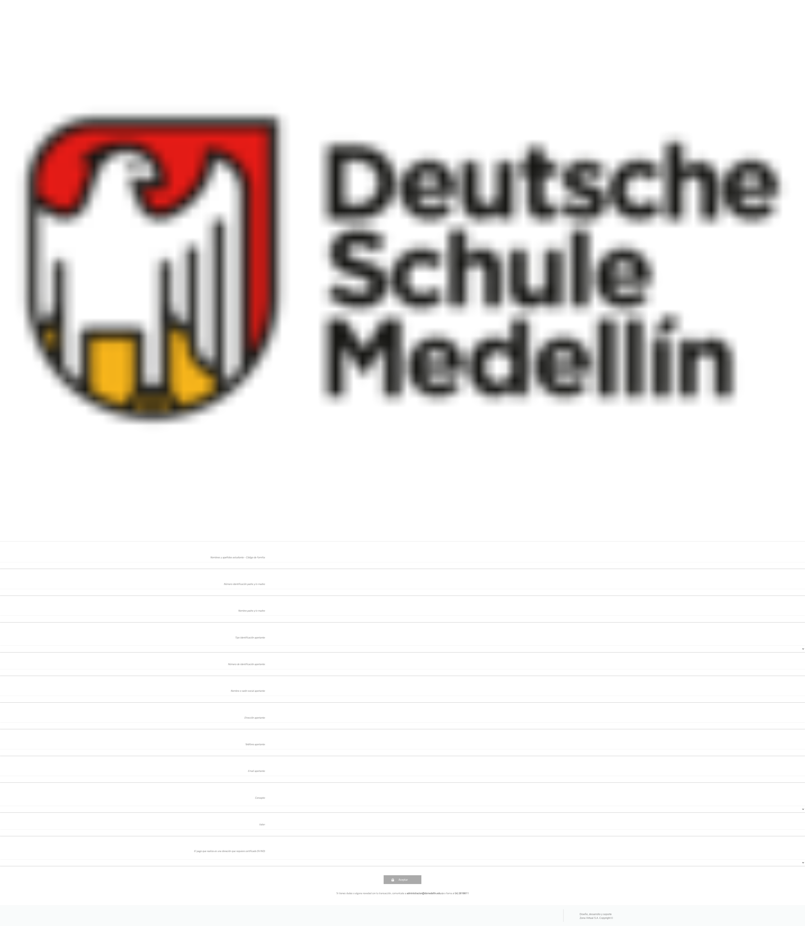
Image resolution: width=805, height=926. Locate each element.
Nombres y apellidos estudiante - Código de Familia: (237, 557)
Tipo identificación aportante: (250, 637)
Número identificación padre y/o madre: (244, 584)
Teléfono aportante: (255, 744)
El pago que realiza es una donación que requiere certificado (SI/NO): (229, 851)
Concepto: (260, 798)
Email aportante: (256, 771)
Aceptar (403, 879)
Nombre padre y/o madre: (251, 611)
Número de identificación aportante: (246, 664)
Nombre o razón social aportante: (248, 691)
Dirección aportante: (254, 718)
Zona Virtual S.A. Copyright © (596, 918)
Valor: (262, 824)
